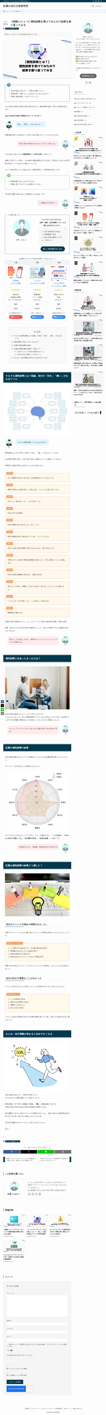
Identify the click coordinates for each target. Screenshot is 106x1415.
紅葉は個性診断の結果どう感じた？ (27, 349)
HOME (27, 1408)
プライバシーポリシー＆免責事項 (52, 1408)
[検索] (101, 1)
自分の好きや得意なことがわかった (29, 354)
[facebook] (32, 1194)
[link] (29, 1194)
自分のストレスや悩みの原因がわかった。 (31, 351)
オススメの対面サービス (12, 28)
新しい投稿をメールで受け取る (17, 1375)
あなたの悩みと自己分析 (85, 99)
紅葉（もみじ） (14, 1194)
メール (10, 1328)
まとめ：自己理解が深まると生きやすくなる (30, 358)
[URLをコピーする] (63, 1152)
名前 (9, 1320)
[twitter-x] (93, 1)
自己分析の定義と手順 (84, 124)
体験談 (79, 111)
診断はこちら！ (16, 317)
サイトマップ (35, 1408)
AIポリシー (67, 1408)
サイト (9, 1336)
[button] (11, 1152)
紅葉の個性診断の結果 (22, 345)
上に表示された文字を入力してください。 (20, 1355)
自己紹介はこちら (88, 76)
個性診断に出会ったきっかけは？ (26, 342)
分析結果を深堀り (83, 116)
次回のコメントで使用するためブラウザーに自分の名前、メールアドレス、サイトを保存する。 (38, 1345)
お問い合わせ (77, 1408)
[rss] (98, 1)
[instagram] (96, 1)
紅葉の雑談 (81, 120)
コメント (10, 1293)
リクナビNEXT (58, 283)
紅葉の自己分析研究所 (15, 6)
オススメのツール (83, 103)
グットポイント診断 (58, 286)
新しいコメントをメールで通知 (17, 1368)
